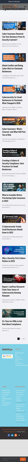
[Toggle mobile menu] (25, 6)
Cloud (3, 396)
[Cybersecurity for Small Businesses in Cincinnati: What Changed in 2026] (14, 89)
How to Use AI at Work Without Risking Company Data (20, 407)
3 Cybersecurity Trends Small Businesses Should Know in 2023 (12, 229)
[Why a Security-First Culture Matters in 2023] (14, 250)
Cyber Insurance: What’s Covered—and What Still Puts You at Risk (14, 131)
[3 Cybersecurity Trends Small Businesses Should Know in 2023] (14, 218)
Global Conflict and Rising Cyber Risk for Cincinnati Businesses (12, 68)
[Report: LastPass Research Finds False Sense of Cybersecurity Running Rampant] (14, 278)
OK (23, 459)
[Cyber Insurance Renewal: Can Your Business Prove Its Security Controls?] (14, 25)
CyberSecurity (6, 390)
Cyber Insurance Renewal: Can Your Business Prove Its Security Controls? (13, 36)
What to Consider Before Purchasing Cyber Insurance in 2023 (13, 198)
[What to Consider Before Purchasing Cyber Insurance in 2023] (14, 187)
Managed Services (7, 399)
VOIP (3, 401)
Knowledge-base (6, 403)
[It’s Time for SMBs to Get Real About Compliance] (14, 313)
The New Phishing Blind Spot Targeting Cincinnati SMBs (20, 417)
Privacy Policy (21, 432)
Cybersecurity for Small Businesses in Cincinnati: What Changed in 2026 (12, 100)
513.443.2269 (18, 363)
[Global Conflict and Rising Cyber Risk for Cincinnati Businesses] (14, 57)
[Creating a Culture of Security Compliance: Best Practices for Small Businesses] (14, 152)
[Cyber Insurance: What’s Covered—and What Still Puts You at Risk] (14, 121)
